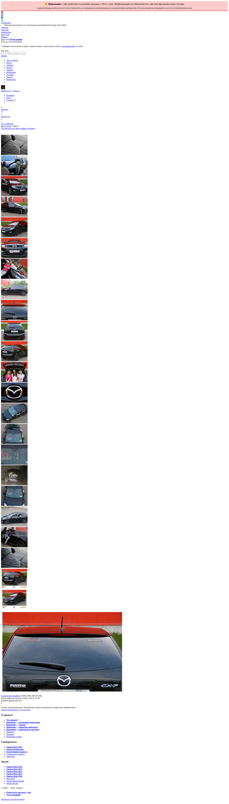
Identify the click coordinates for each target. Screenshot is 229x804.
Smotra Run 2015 (14, 747)
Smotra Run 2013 (14, 769)
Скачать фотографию (10, 696)
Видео (9, 67)
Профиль (10, 95)
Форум (9, 77)
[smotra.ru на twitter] (2, 20)
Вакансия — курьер (15, 725)
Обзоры (9, 65)
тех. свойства (7, 124)
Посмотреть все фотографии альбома (18, 128)
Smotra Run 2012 (14, 771)
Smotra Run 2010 (14, 776)
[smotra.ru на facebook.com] (2, 18)
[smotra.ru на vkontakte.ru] (2, 15)
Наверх (4, 37)
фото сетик (6, 126)
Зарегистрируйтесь (9, 710)
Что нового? (12, 720)
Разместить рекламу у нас (18, 792)
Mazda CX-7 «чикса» (10, 91)
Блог (8, 98)
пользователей (68, 46)
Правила (10, 732)
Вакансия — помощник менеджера (23, 722)
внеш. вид (5, 116)
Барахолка (11, 79)
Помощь (10, 734)
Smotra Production (15, 749)
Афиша (9, 70)
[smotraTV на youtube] (2, 12)
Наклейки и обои (14, 737)
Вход (3, 39)
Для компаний (13, 795)
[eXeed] (3, 88)
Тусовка (10, 75)
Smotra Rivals (12, 783)
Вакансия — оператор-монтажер (22, 727)
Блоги (9, 63)
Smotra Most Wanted (15, 781)
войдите (26, 710)
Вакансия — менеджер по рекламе (22, 729)
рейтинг (4, 109)
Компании (11, 72)
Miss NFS (10, 779)
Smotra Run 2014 (14, 767)
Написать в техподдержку (13, 799)
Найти (4, 56)
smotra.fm (10, 756)
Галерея (9, 100)
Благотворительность (16, 752)
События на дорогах (15, 754)
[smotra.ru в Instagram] (6, 23)
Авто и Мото (12, 60)
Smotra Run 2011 (14, 774)
